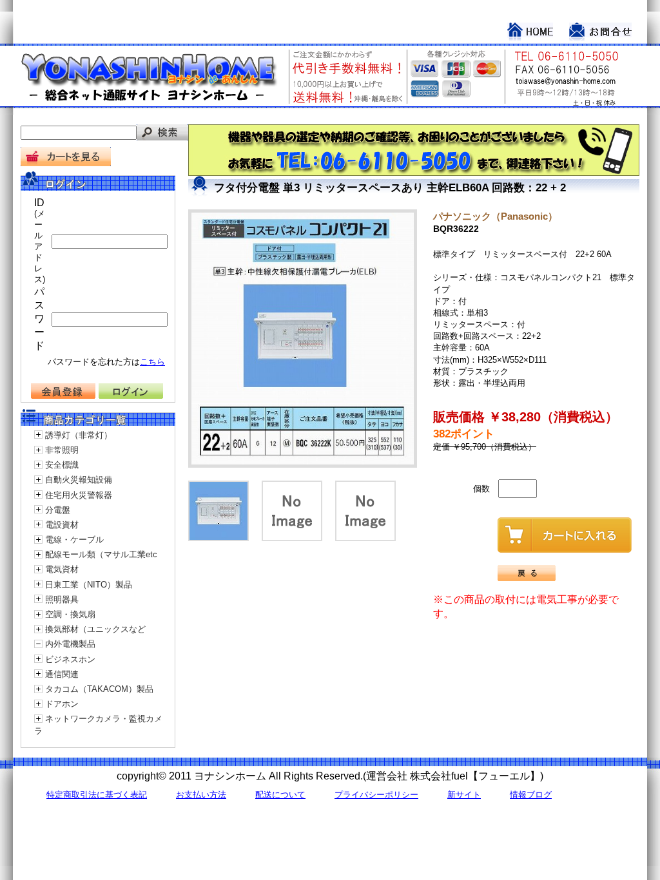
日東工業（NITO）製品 (88, 584)
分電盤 (57, 510)
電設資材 (62, 525)
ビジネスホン (70, 659)
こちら (152, 362)
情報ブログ (531, 794)
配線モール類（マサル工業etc (101, 554)
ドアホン (62, 704)
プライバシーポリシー (376, 794)
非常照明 (62, 450)
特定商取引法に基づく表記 (96, 794)
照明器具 (62, 599)
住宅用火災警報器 (78, 495)
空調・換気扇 (70, 614)
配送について (280, 794)
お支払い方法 (201, 794)
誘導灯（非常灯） (78, 435)
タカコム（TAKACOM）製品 (99, 689)
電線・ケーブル (74, 539)
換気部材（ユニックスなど (95, 629)
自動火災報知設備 (78, 479)
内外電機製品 (70, 644)
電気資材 (62, 569)
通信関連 (62, 674)
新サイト (464, 794)
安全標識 (62, 465)
